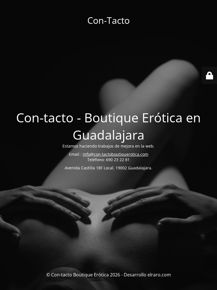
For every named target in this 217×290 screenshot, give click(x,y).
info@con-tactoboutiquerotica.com (115, 154)
